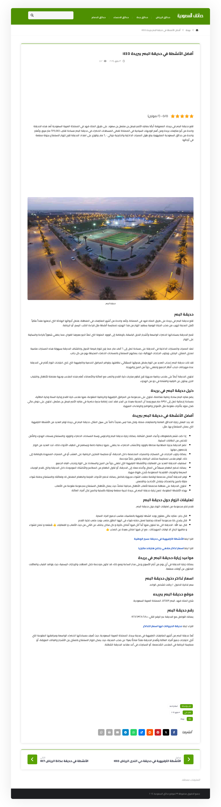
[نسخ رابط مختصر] (101, 732)
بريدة (182, 719)
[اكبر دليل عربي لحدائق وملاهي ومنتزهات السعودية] (190, 15)
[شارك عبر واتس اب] (133, 732)
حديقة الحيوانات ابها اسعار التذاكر (162, 626)
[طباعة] (109, 732)
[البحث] (32, 15)
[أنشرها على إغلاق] (166, 732)
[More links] (82, 17)
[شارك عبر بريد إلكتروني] (117, 732)
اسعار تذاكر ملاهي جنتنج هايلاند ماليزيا (161, 548)
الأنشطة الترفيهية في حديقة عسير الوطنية (159, 538)
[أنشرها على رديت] (150, 732)
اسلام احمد (173, 706)
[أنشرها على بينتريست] (158, 732)
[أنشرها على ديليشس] (141, 732)
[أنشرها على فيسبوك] (174, 732)
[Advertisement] (110, 90)
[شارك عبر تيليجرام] (125, 732)
